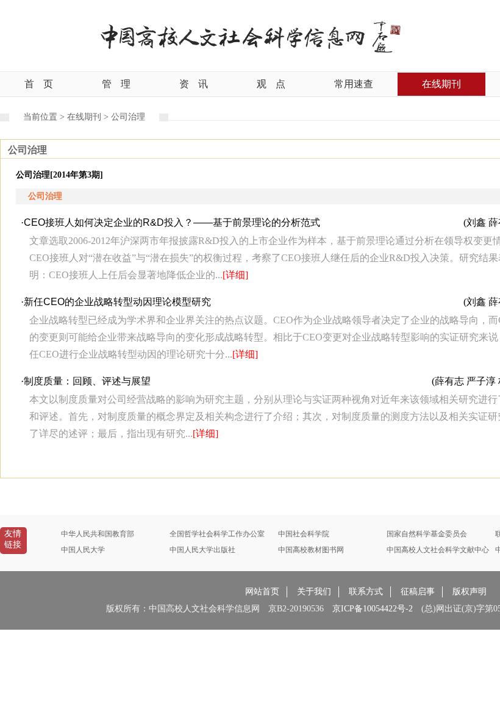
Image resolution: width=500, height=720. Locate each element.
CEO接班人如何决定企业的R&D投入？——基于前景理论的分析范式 (172, 222)
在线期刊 (441, 84)
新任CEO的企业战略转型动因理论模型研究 (117, 302)
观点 (271, 84)
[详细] (235, 275)
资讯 (193, 84)
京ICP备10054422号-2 (372, 608)
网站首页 (262, 591)
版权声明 (469, 591)
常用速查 (353, 84)
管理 (116, 84)
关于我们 (314, 591)
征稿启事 (418, 591)
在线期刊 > (89, 116)
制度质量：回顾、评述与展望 (87, 381)
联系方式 (366, 591)
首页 (38, 84)
